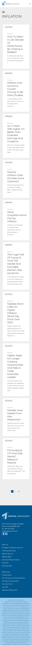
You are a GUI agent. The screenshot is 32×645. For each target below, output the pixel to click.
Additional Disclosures (9, 590)
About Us (5, 544)
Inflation (8, 27)
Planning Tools (7, 566)
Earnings (8, 73)
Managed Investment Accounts (12, 547)
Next (19, 491)
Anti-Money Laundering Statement (13, 578)
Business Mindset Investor (11, 560)
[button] (30, 3)
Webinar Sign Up (7, 553)
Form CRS (5, 587)
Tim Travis (8, 66)
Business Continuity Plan (10, 581)
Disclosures (6, 572)
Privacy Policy (6, 575)
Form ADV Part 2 (7, 584)
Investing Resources (9, 550)
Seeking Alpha (6, 557)
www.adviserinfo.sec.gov (23, 623)
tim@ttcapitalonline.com (10, 531)
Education (5, 563)
